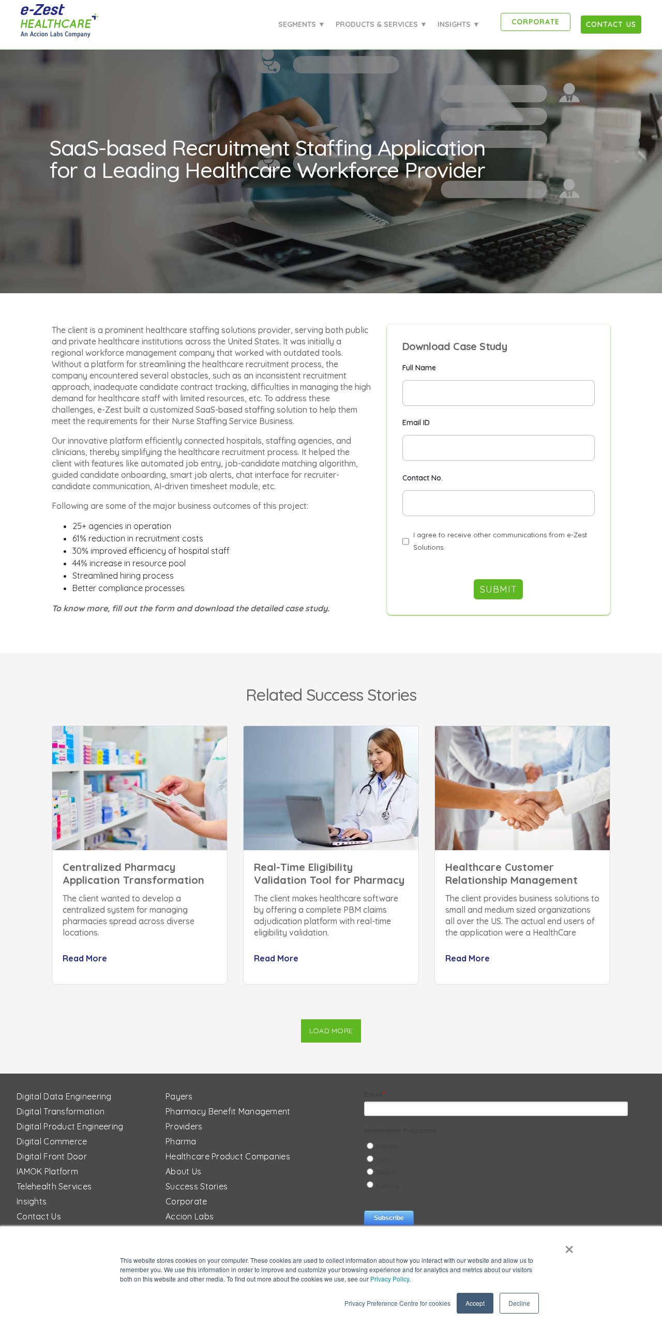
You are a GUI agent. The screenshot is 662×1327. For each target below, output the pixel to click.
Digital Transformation (60, 1111)
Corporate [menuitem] (535, 21)
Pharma (181, 1141)
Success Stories (197, 1186)
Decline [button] (519, 1303)
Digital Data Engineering (64, 1096)
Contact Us (39, 1216)
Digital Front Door (52, 1156)
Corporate (186, 1201)
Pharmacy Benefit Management (228, 1111)
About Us (183, 1171)
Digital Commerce (52, 1141)
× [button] (569, 1245)
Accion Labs (190, 1216)
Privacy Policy (389, 1278)
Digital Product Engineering (70, 1126)
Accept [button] (475, 1303)
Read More (85, 958)
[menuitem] (611, 24)
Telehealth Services (54, 1186)
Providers (184, 1126)
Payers (179, 1096)
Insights (32, 1201)
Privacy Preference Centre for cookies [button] (397, 1303)
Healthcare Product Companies (228, 1156)
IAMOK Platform (47, 1171)
